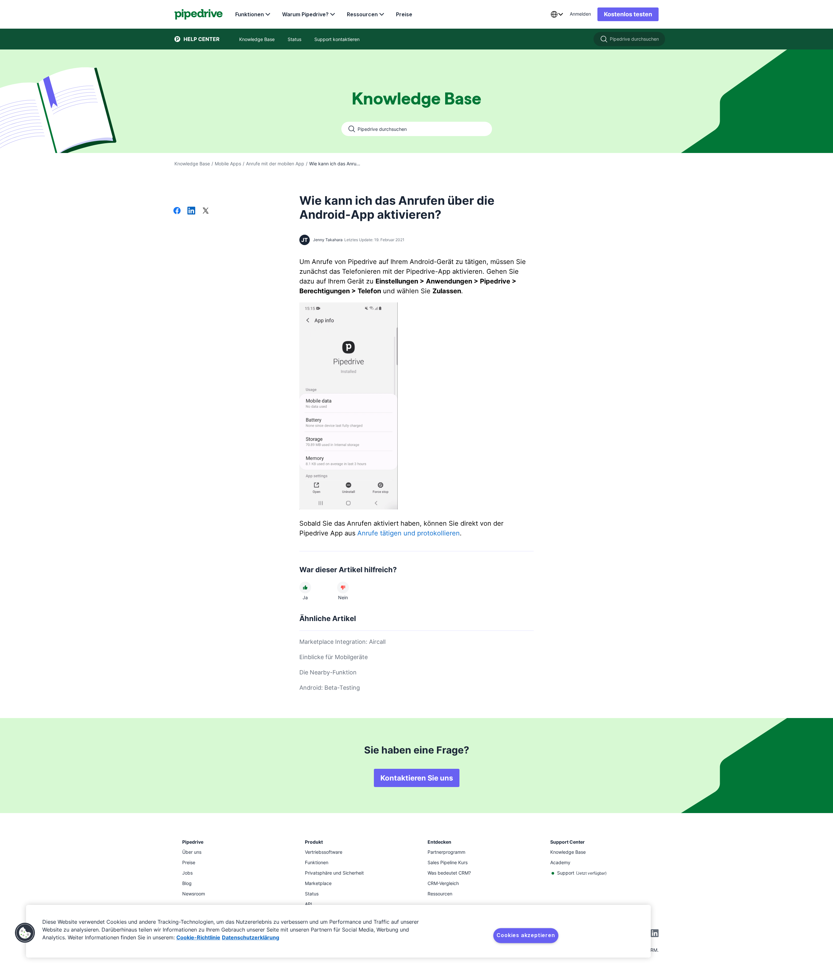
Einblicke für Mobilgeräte (333, 657)
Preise (404, 14)
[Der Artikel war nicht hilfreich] (343, 587)
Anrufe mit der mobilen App (275, 163)
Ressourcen (362, 14)
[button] (25, 932)
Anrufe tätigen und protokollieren (408, 533)
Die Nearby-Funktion (328, 672)
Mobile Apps (228, 163)
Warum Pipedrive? (305, 14)
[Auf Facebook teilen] (177, 211)
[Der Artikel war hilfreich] (305, 587)
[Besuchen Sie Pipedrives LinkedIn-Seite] (655, 934)
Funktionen (249, 14)
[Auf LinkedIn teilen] (191, 211)
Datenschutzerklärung (250, 937)
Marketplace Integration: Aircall (342, 641)
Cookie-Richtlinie (198, 937)
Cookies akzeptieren (526, 935)
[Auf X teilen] (206, 211)
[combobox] (556, 14)
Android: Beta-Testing (329, 687)
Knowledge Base (192, 163)
